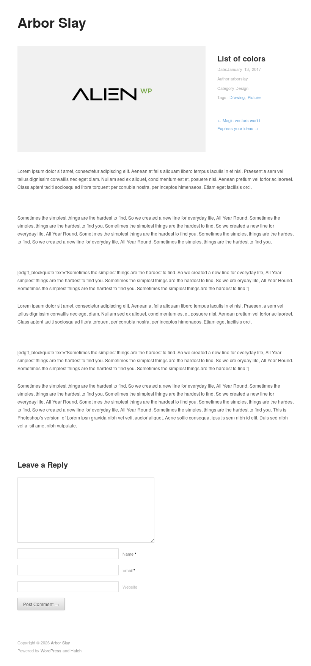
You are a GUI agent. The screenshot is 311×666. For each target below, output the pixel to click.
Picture (254, 97)
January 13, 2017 (244, 69)
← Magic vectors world (238, 120)
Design (242, 88)
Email (129, 570)
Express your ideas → (238, 128)
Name (129, 554)
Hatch (76, 650)
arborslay (239, 78)
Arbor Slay (51, 22)
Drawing (237, 97)
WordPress (51, 650)
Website (130, 587)
